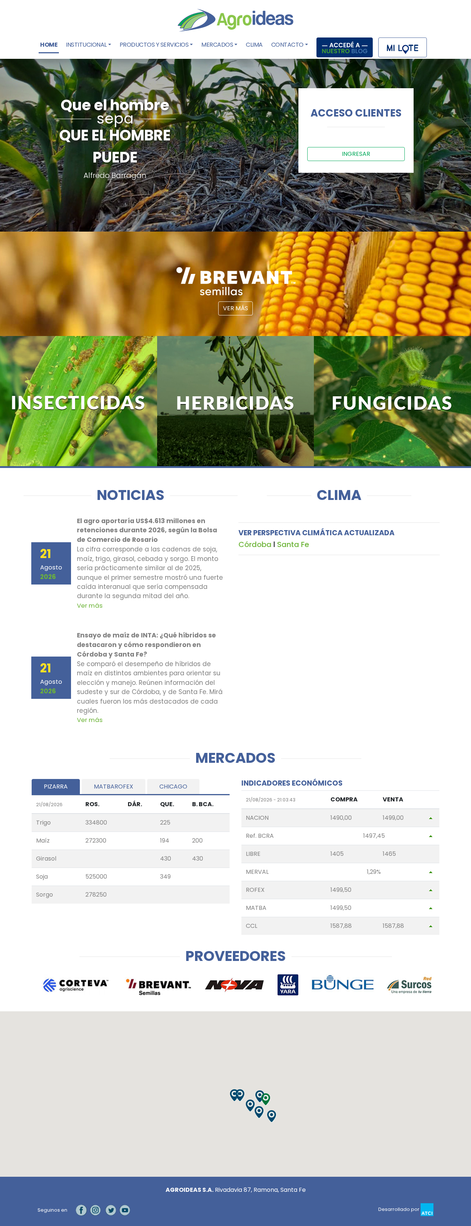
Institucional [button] (86, 44)
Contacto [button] (287, 44)
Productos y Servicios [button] (154, 44)
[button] (266, 1099)
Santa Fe (293, 544)
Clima (254, 44)
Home (49, 44)
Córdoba (255, 544)
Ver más (90, 605)
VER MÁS (235, 308)
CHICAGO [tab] (173, 786)
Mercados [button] (217, 44)
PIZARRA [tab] (56, 786)
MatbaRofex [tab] (113, 786)
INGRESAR (356, 154)
